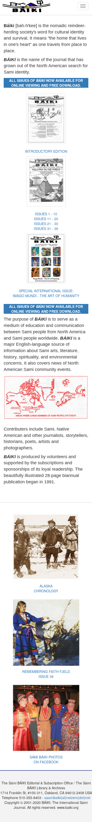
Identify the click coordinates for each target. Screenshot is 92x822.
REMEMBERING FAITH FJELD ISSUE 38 (46, 674)
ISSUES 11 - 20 (46, 218)
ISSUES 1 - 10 (46, 213)
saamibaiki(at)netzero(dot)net (67, 797)
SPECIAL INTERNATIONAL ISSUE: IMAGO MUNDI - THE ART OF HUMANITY (46, 293)
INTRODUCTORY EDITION (46, 151)
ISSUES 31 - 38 (46, 228)
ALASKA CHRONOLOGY (46, 588)
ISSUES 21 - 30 (46, 223)
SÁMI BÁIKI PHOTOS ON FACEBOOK (46, 759)
